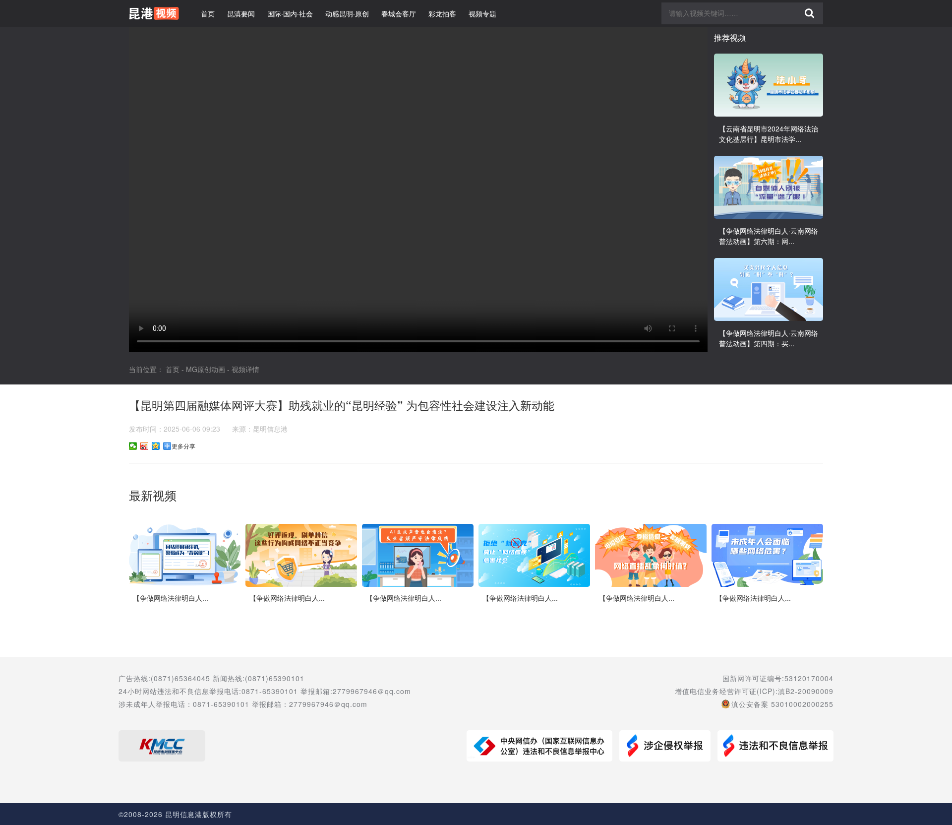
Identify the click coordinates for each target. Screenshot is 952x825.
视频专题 (482, 13)
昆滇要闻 (241, 13)
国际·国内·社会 (290, 13)
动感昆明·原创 (347, 13)
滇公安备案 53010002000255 (782, 704)
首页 (208, 13)
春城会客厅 (398, 13)
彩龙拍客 (442, 13)
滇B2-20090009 (805, 691)
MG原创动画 (205, 369)
